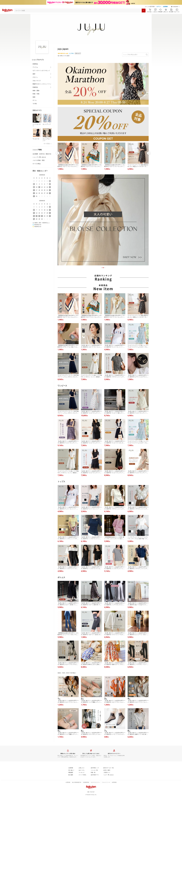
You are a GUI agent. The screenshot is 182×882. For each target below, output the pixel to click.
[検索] (144, 10)
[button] (175, 6)
